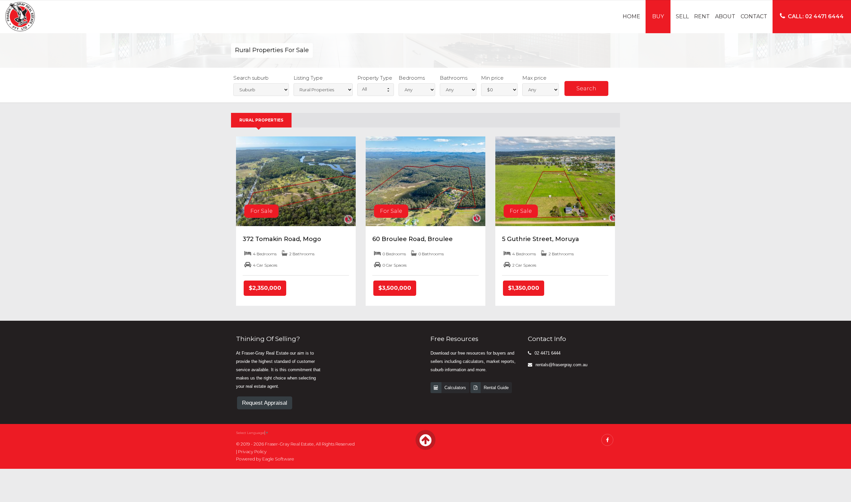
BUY (658, 16)
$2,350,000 (265, 288)
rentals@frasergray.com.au (561, 364)
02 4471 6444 (547, 353)
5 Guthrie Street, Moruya (540, 239)
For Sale (261, 211)
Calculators (455, 387)
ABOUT (725, 16)
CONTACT (754, 16)
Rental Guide (496, 387)
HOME (631, 16)
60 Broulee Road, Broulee (412, 239)
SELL (682, 16)
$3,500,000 (394, 288)
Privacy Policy (252, 451)
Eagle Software (278, 459)
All (364, 89)
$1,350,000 (523, 288)
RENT (702, 16)
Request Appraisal (264, 403)
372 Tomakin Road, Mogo (282, 239)
